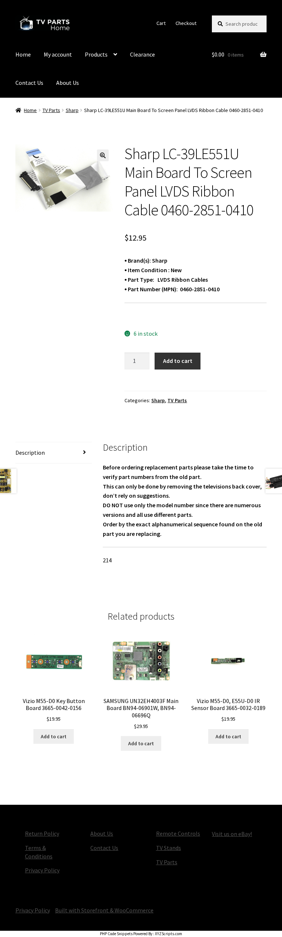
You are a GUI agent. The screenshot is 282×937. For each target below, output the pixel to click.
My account (58, 54)
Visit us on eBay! (232, 833)
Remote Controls (178, 833)
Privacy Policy (42, 870)
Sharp (72, 110)
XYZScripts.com (168, 933)
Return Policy (42, 833)
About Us (67, 82)
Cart (161, 23)
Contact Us (29, 82)
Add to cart (177, 360)
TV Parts (51, 110)
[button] (103, 155)
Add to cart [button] (53, 736)
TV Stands (168, 847)
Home (23, 54)
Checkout (186, 23)
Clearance (142, 54)
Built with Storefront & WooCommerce (104, 910)
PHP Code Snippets (116, 933)
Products (96, 54)
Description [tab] (30, 452)
